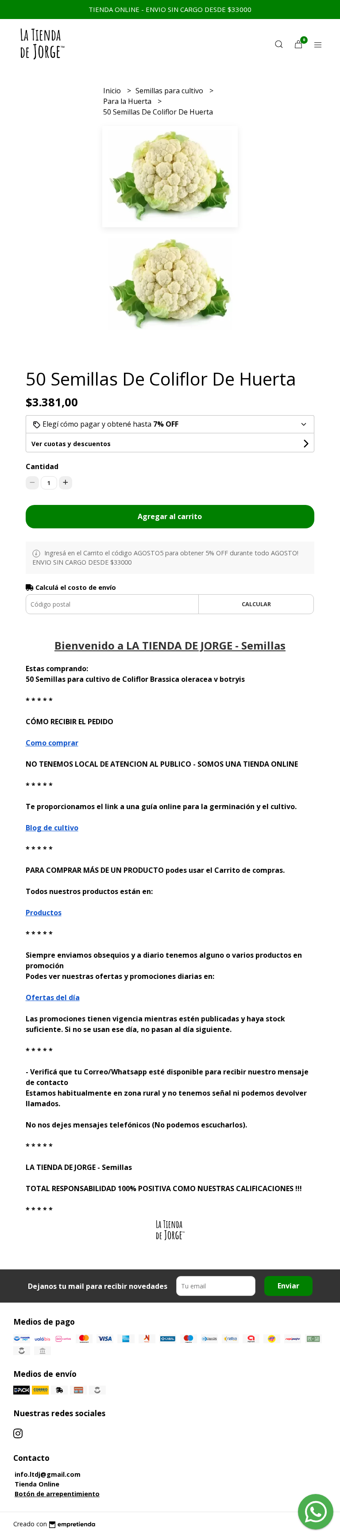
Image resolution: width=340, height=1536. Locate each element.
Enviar (288, 1286)
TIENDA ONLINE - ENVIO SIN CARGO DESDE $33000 (170, 9)
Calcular (256, 604)
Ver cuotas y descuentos (71, 443)
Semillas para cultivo (170, 91)
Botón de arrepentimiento (57, 1494)
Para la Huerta (128, 101)
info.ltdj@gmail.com (48, 1474)
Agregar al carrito (170, 516)
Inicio (113, 91)
